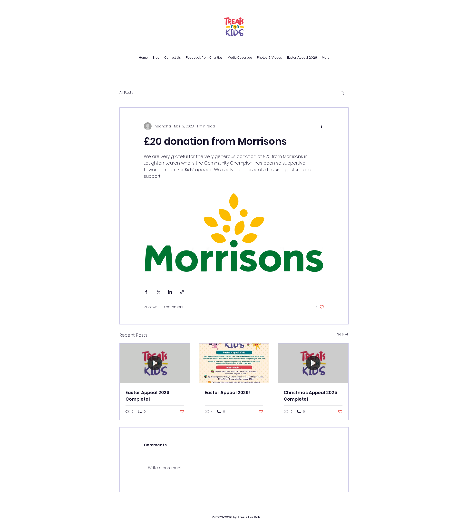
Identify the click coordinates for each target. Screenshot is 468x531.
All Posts (126, 92)
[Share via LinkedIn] (170, 292)
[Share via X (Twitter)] (158, 292)
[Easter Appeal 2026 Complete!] (155, 363)
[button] (342, 93)
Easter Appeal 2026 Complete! (147, 395)
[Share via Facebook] (146, 292)
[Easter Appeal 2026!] (234, 363)
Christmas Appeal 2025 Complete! (310, 395)
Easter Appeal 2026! (227, 392)
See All (343, 334)
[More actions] (321, 126)
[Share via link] (182, 292)
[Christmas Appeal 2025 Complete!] (313, 363)
